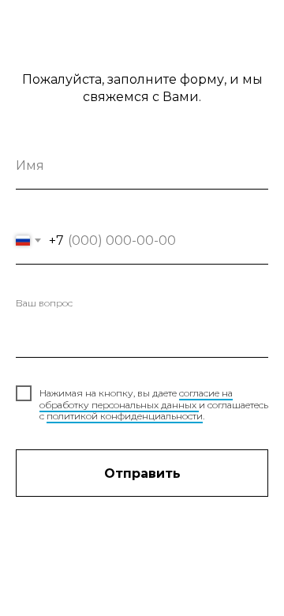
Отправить (142, 473)
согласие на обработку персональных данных (136, 398)
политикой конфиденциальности (125, 416)
